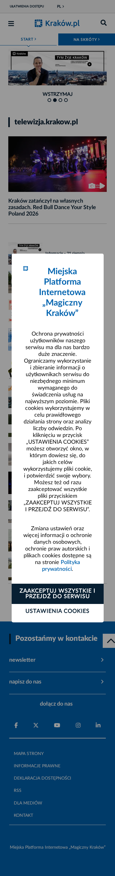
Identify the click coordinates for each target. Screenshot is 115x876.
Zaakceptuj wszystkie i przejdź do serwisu (57, 593)
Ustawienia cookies (57, 611)
